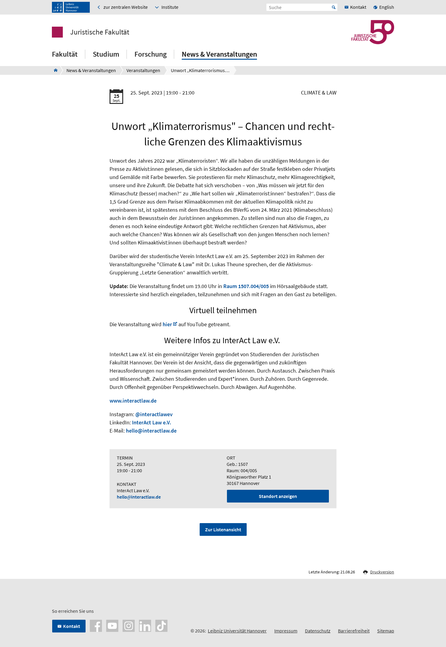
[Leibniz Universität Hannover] (71, 7)
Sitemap (385, 631)
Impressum (285, 631)
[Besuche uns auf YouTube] (112, 625)
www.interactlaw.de (133, 400)
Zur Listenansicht (223, 529)
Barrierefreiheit (354, 631)
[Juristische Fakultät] (53, 70)
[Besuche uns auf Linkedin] (145, 625)
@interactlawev (154, 414)
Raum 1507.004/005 (246, 286)
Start (333, 7)
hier (167, 324)
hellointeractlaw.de (139, 497)
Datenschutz (317, 631)
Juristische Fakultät (99, 32)
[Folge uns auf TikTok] (161, 625)
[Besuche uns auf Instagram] (128, 625)
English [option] (386, 7)
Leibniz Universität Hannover (237, 631)
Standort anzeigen (278, 496)
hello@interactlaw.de (151, 430)
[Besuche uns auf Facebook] (96, 625)
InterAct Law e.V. (151, 422)
